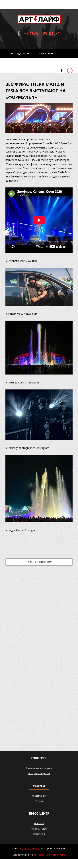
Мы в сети (46, 53)
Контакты (17, 63)
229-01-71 (42, 33)
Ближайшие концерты (39, 768)
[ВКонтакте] (61, 70)
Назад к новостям (39, 562)
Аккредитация (20, 53)
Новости (39, 823)
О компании (39, 795)
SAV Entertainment (30, 848)
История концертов (39, 773)
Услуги (39, 801)
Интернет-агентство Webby (50, 854)
